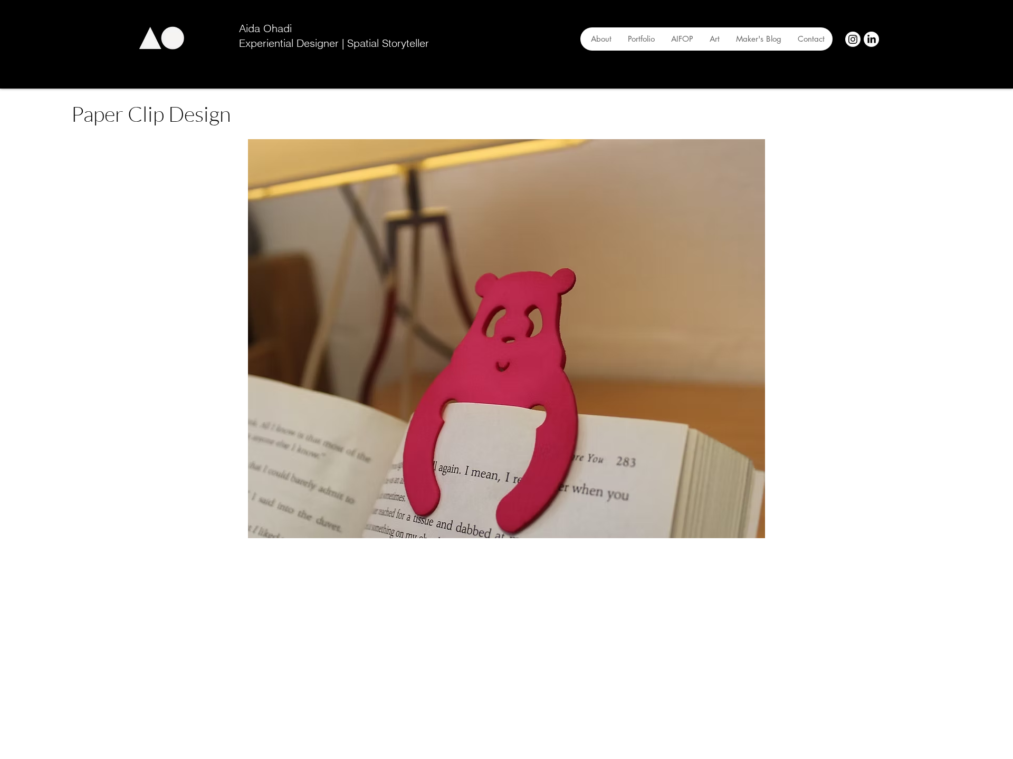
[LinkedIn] (871, 39)
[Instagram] (853, 39)
